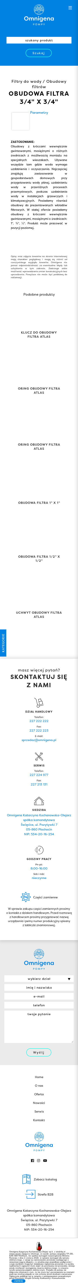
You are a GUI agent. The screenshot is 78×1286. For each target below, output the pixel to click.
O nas (39, 1085)
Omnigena (39, 14)
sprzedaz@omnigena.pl (39, 740)
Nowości (39, 1103)
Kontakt (39, 1120)
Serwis (39, 1111)
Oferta (39, 1094)
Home (39, 1077)
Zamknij (18, 1281)
